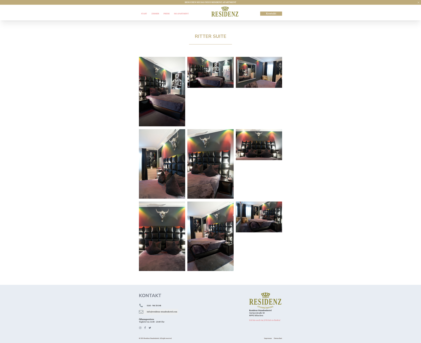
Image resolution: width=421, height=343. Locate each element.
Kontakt (271, 13)
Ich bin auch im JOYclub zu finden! (264, 320)
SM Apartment (181, 13)
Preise (166, 13)
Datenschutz (278, 338)
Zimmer (155, 13)
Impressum (268, 338)
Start (144, 13)
